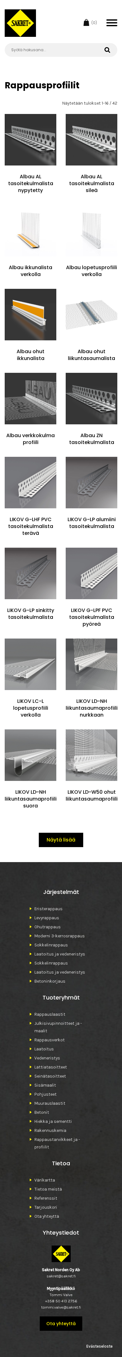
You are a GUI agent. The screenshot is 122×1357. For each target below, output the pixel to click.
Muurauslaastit (49, 1103)
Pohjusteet (45, 1094)
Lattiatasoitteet (50, 1067)
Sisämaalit (45, 1085)
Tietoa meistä (48, 1189)
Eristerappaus (48, 908)
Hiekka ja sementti (53, 1121)
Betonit (41, 1112)
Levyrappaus (46, 917)
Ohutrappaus (47, 927)
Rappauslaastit (49, 1014)
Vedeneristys (47, 1058)
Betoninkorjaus (49, 981)
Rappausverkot (49, 1040)
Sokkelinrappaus (51, 945)
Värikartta (44, 1180)
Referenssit (45, 1198)
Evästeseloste (99, 1346)
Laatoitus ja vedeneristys (59, 954)
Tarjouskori (45, 1207)
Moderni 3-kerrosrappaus (59, 936)
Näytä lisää (61, 839)
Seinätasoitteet (50, 1076)
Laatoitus (44, 1049)
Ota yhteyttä (46, 1216)
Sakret (20, 23)
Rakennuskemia (50, 1130)
